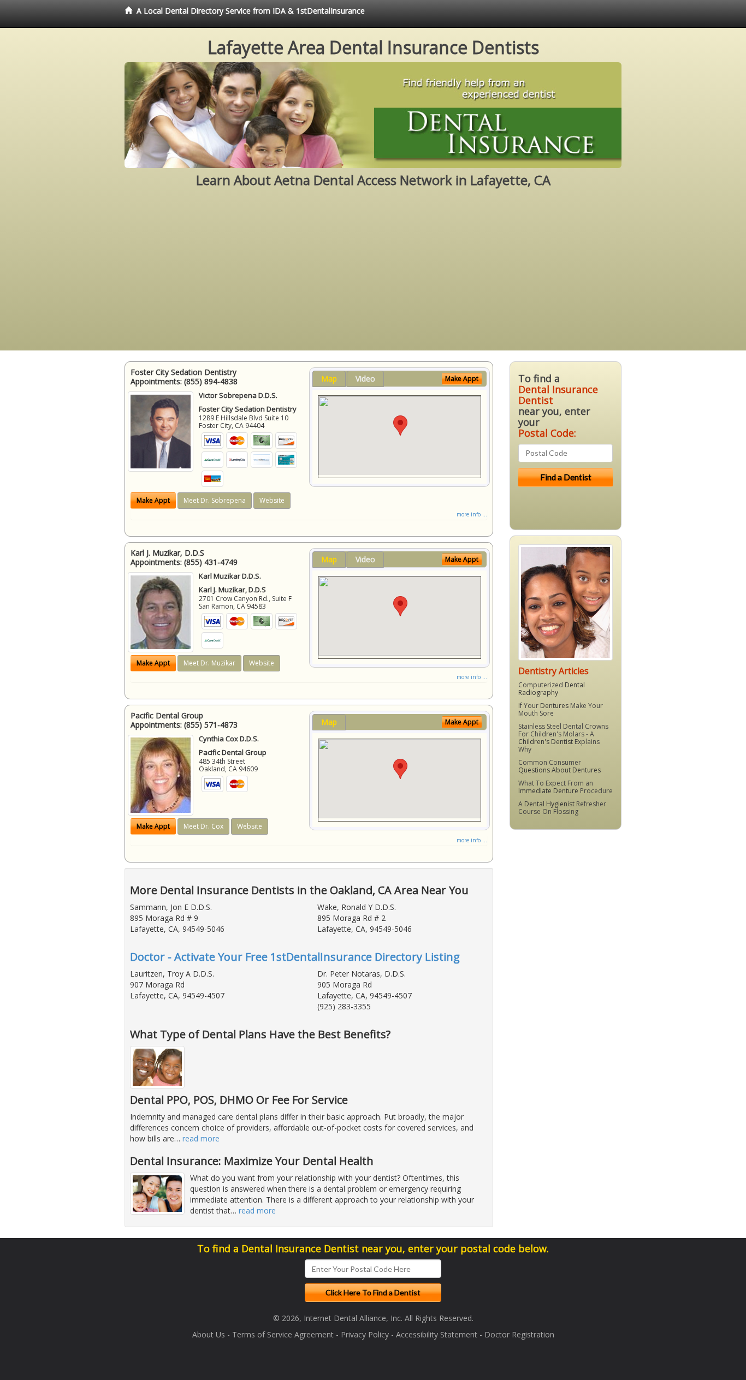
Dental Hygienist (549, 803)
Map (329, 378)
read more (201, 1138)
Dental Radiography (551, 688)
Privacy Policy (365, 1334)
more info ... (472, 514)
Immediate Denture (548, 790)
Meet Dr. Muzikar (209, 663)
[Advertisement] (373, 274)
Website (272, 500)
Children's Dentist (545, 741)
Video (365, 378)
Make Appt (153, 500)
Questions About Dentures (559, 770)
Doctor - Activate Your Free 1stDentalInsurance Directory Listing (295, 956)
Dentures (554, 705)
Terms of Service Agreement (283, 1334)
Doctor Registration (519, 1334)
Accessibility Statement (436, 1334)
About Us (208, 1334)
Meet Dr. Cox (203, 826)
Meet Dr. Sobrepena (214, 500)
